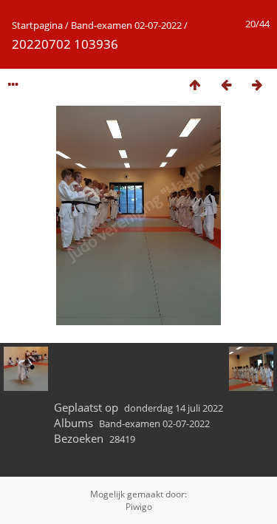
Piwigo (139, 506)
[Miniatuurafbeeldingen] (195, 84)
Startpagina (37, 25)
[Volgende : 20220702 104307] (257, 84)
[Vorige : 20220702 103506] (226, 84)
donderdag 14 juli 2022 (173, 408)
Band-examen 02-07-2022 (126, 25)
